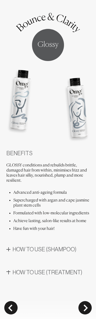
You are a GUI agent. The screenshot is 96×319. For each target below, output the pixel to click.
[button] (48, 250)
